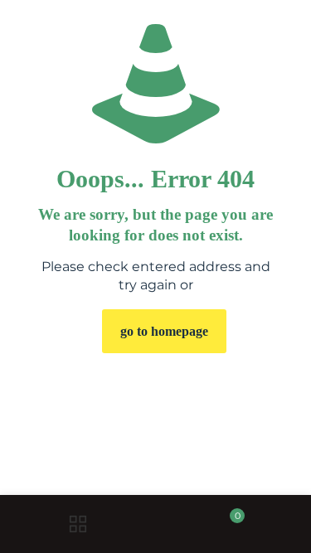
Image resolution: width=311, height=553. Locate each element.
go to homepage (164, 331)
